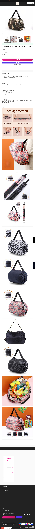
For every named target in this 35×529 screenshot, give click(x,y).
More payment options (17, 64)
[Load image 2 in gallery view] (14, 39)
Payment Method (5, 490)
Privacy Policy (4, 492)
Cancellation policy (30, 528)
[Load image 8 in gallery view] (27, 39)
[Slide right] (32, 39)
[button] (2, 4)
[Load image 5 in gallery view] (21, 39)
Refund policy (16, 527)
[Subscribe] (8, 517)
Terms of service (26, 527)
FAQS (3, 508)
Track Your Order (5, 506)
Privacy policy (21, 527)
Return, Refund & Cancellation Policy (8, 504)
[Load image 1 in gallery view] (7, 39)
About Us (3, 488)
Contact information (20, 528)
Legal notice (25, 528)
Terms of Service (5, 494)
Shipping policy (31, 527)
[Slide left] (3, 39)
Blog (2, 496)
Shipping (3, 49)
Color (3, 50)
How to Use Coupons (5, 510)
